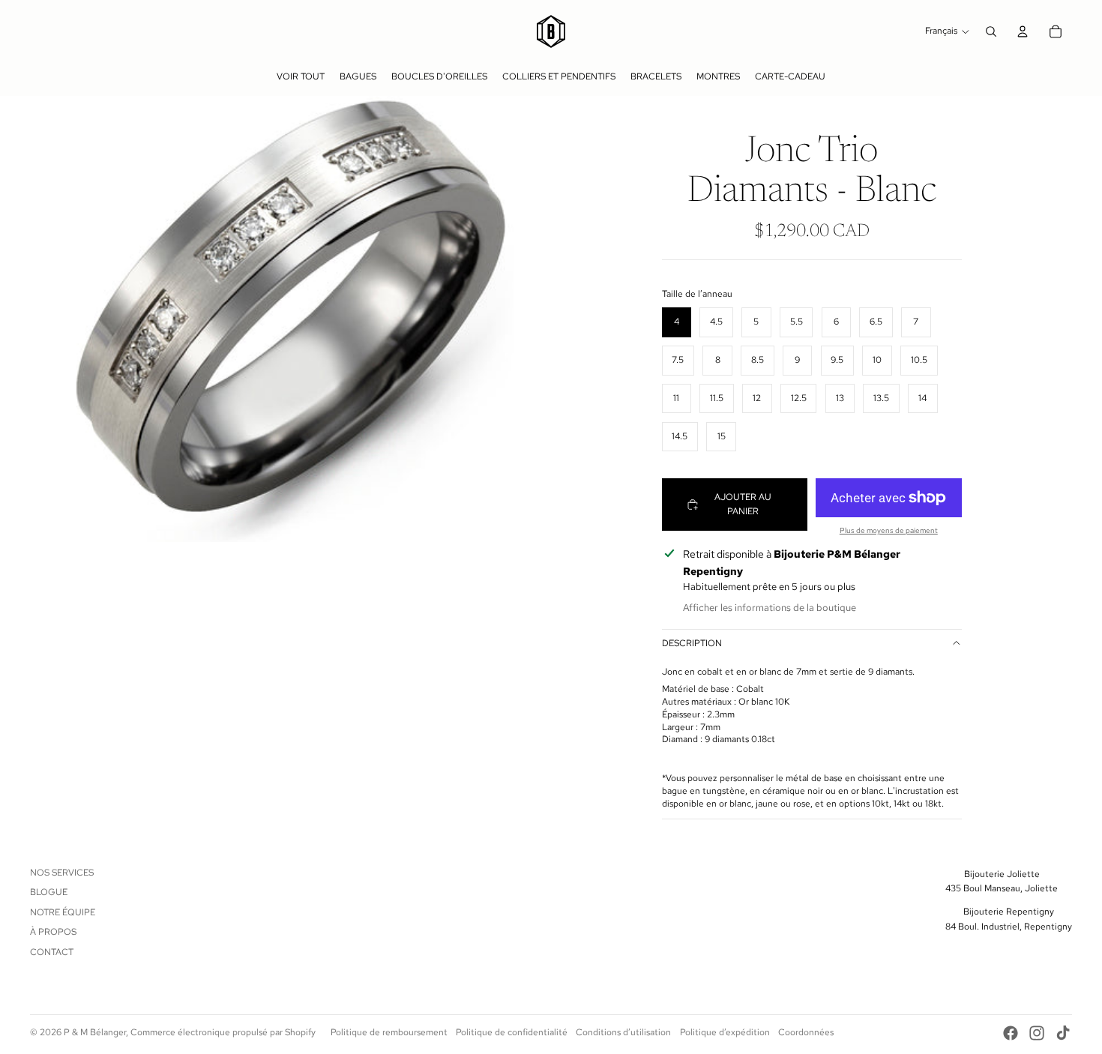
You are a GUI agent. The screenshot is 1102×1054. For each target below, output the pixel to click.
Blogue (48, 892)
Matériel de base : (699, 689)
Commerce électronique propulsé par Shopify (223, 1032)
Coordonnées (806, 1032)
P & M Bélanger (95, 1032)
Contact (51, 952)
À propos (53, 932)
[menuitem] (301, 76)
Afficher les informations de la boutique (769, 607)
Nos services (62, 873)
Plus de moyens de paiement (889, 530)
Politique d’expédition (725, 1032)
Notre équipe (62, 912)
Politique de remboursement (389, 1032)
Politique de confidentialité (511, 1032)
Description (692, 643)
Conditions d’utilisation (623, 1032)
